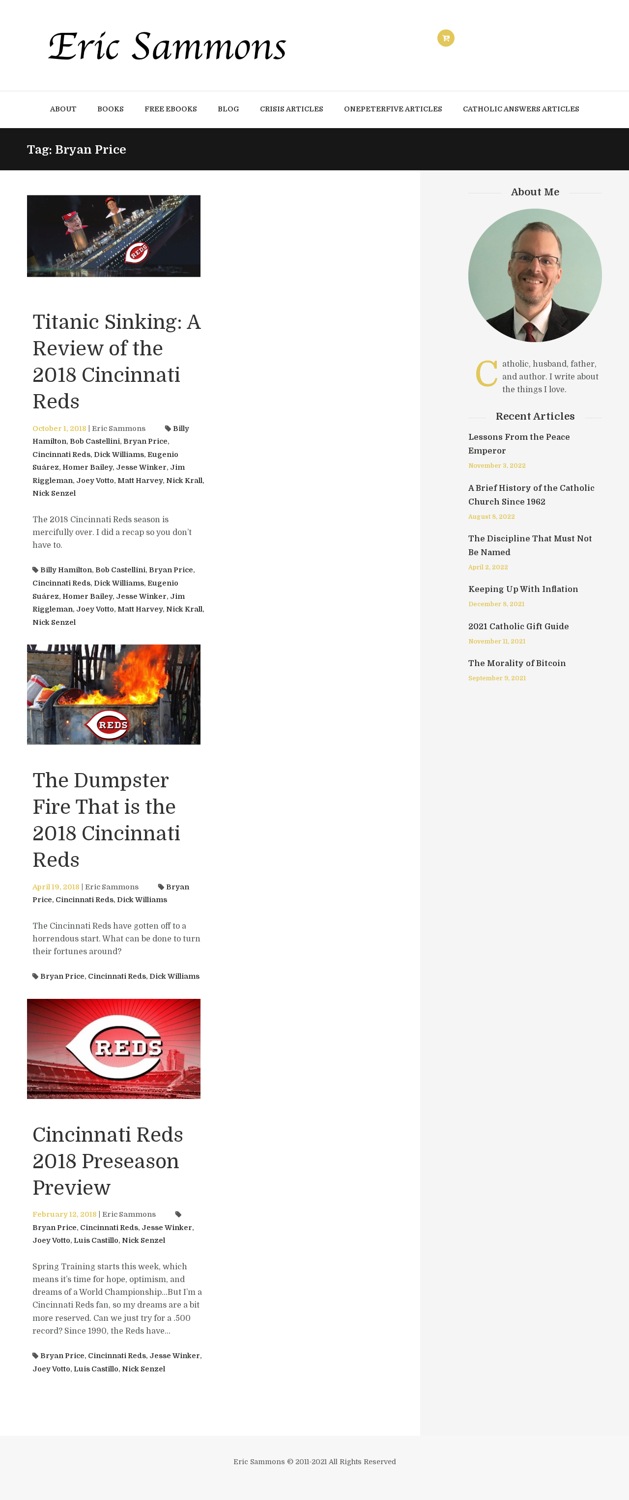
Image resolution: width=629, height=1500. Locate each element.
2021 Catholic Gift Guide (518, 626)
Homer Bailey (87, 467)
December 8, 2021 (496, 604)
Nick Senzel (54, 493)
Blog (228, 109)
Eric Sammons (118, 428)
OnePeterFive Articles (393, 109)
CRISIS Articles (291, 109)
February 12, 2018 (64, 1214)
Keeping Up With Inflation (523, 589)
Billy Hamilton (66, 570)
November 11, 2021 (496, 641)
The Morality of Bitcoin (517, 663)
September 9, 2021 (497, 678)
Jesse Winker (141, 467)
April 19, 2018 (56, 887)
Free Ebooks (170, 109)
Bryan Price (145, 441)
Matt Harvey (140, 480)
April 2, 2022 (488, 567)
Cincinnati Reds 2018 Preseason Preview (107, 1162)
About (63, 109)
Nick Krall (184, 480)
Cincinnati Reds (61, 454)
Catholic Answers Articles (521, 109)
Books (110, 109)
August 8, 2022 (491, 516)
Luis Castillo (96, 1240)
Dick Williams (119, 454)
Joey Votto (95, 480)
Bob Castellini (95, 441)
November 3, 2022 (497, 465)
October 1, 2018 (59, 428)
